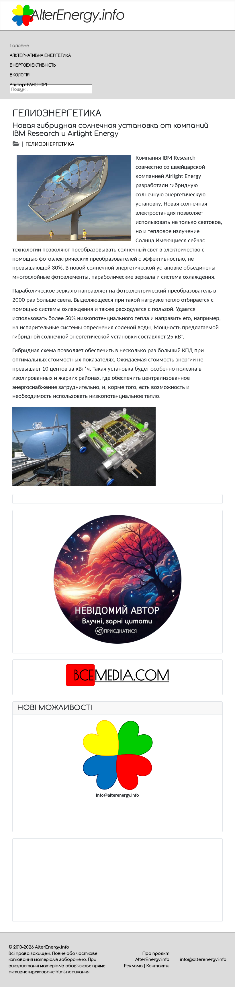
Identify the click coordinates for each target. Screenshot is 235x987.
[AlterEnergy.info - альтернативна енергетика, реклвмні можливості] (117, 755)
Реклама (133, 965)
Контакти (157, 965)
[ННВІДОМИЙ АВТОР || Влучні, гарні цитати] (117, 579)
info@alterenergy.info (203, 959)
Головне (19, 45)
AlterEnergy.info (52, 947)
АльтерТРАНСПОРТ (29, 84)
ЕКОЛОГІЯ (20, 75)
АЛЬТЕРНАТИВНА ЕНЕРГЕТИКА (40, 55)
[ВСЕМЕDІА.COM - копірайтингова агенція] (117, 675)
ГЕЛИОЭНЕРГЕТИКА (50, 144)
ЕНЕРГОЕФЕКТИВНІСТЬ (33, 65)
